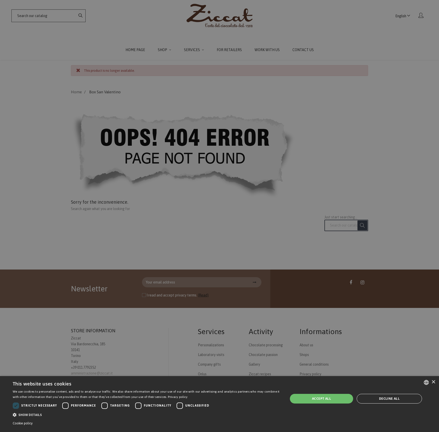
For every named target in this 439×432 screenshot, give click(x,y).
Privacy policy (177, 397)
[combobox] (426, 382)
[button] (146, 415)
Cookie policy (23, 423)
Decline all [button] (389, 398)
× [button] (433, 382)
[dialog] (219, 404)
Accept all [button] (321, 398)
